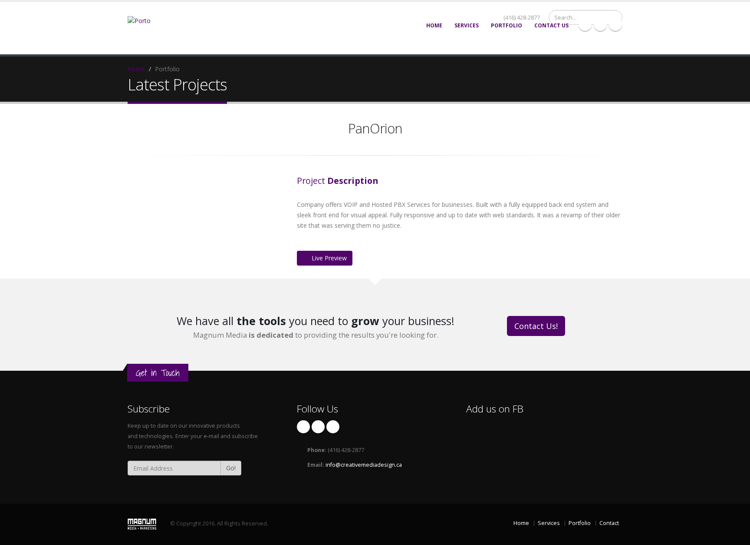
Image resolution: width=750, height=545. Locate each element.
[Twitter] (600, 24)
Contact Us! (536, 326)
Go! (231, 468)
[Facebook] (585, 24)
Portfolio (506, 25)
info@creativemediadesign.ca (364, 465)
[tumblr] (615, 24)
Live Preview (329, 258)
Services (466, 25)
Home (434, 25)
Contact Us (551, 25)
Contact (609, 523)
